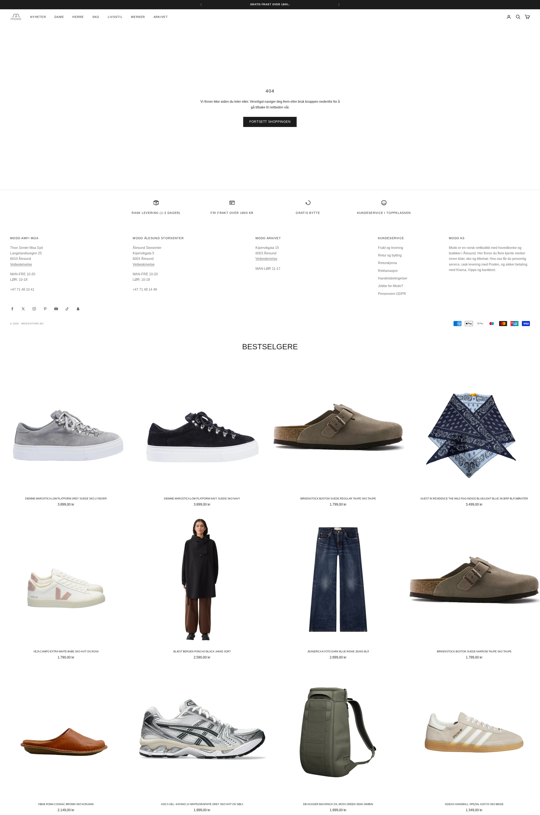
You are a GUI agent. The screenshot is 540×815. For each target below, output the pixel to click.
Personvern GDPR (392, 294)
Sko (95, 17)
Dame (59, 17)
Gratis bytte (308, 213)
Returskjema (387, 263)
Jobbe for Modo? (390, 286)
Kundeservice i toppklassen (384, 213)
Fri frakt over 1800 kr (232, 213)
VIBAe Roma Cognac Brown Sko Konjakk (66, 804)
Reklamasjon (388, 271)
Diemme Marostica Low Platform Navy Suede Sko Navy (202, 498)
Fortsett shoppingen (269, 121)
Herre (78, 17)
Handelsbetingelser (392, 278)
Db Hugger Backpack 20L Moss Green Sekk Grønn (338, 804)
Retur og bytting (390, 255)
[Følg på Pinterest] (45, 309)
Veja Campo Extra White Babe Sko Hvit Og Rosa (66, 651)
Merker (138, 17)
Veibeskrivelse (21, 264)
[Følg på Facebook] (12, 309)
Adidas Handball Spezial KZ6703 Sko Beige (474, 804)
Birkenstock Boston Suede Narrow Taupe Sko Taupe (474, 651)
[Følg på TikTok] (67, 309)
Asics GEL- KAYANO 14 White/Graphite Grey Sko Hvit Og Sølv (202, 804)
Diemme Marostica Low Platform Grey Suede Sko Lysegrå (66, 498)
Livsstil (115, 17)
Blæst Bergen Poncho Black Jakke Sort (202, 651)
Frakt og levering (390, 248)
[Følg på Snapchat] (78, 309)
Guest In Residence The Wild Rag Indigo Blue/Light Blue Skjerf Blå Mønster (474, 498)
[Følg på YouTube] (56, 309)
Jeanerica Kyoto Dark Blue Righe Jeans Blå (338, 651)
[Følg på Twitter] (23, 309)
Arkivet (161, 17)
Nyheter (38, 17)
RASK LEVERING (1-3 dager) (156, 213)
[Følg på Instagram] (34, 309)
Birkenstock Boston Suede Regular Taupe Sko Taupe (338, 498)
